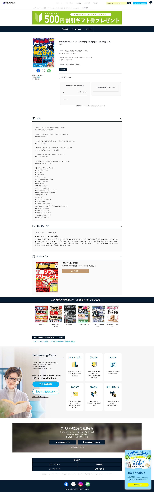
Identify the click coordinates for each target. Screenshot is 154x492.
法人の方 (95, 3)
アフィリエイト (54, 464)
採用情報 (99, 464)
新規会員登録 (45, 384)
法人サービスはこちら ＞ (40, 397)
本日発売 (78, 3)
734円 (79, 92)
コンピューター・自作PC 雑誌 (55, 8)
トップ (34, 8)
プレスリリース (54, 469)
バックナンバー (76, 8)
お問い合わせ (99, 469)
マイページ (59, 3)
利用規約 (44, 474)
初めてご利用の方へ (46, 391)
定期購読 (65, 29)
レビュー (89, 29)
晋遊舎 (38, 77)
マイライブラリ (69, 3)
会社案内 (80, 474)
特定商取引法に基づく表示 (69, 474)
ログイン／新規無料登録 (140, 3)
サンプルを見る (75, 271)
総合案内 (77, 460)
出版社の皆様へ (89, 474)
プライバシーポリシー (54, 474)
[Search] (129, 3)
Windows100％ (67, 8)
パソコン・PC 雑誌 (41, 8)
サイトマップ (108, 474)
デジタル (65, 99)
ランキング (87, 3)
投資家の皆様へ (99, 474)
